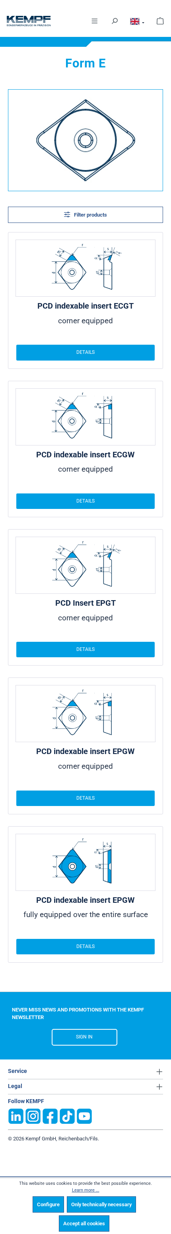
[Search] (114, 20)
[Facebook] (50, 1116)
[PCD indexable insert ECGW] (85, 417)
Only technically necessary (101, 1204)
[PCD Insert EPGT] (85, 565)
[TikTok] (67, 1116)
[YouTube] (84, 1116)
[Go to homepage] (29, 21)
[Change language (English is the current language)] (137, 22)
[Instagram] (33, 1116)
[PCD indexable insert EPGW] (85, 713)
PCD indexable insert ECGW (85, 454)
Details (85, 352)
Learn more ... (85, 1190)
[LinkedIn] (16, 1116)
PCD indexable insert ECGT (85, 306)
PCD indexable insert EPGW (85, 751)
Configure (48, 1204)
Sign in (84, 1037)
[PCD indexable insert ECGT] (85, 268)
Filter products (90, 215)
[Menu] (95, 20)
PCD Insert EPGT (85, 603)
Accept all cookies (84, 1223)
